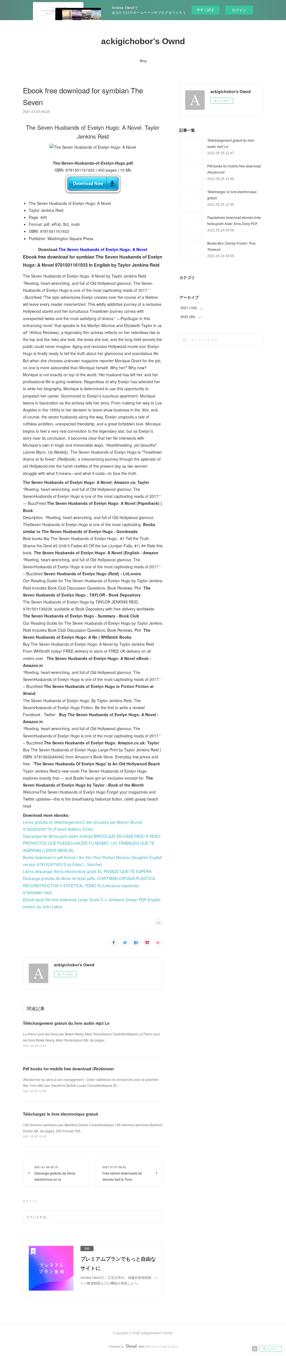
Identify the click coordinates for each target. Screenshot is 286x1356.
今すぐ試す (205, 9)
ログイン (239, 10)
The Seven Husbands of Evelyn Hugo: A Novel (103, 249)
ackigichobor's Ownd (143, 41)
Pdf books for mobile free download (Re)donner (68, 1068)
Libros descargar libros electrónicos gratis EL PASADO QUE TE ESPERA (87, 871)
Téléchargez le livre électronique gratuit (60, 1114)
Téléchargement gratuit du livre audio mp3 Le (66, 1023)
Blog (143, 60)
